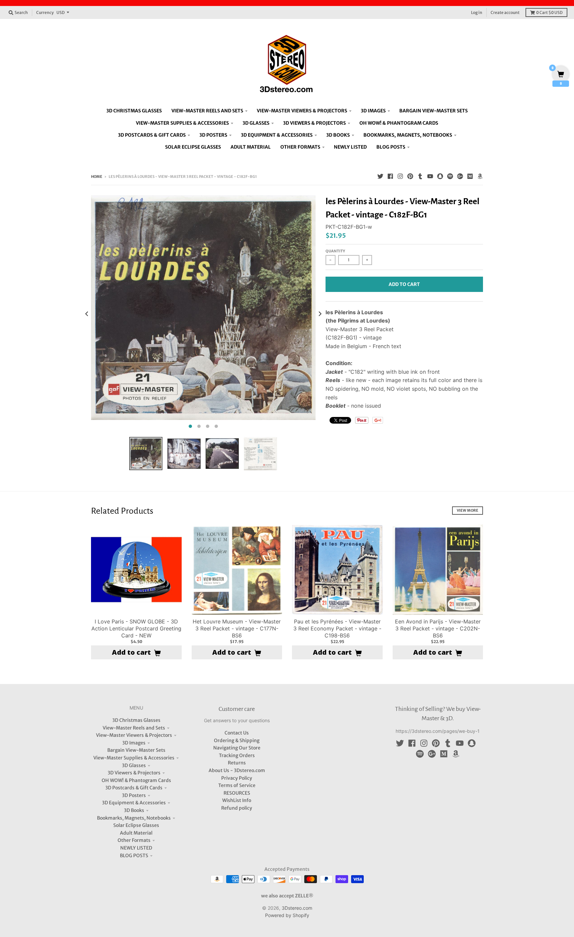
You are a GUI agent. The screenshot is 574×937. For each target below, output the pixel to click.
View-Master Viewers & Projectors (134, 735)
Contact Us (237, 733)
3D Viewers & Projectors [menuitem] (314, 123)
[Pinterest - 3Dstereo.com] (410, 176)
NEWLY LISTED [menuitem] (350, 147)
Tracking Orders (237, 755)
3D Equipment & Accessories (134, 803)
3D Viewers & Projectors (134, 773)
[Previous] (87, 313)
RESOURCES (237, 793)
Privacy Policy (236, 778)
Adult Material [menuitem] (251, 147)
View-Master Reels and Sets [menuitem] (207, 111)
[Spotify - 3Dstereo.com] (450, 176)
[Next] (320, 313)
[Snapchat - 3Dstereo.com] (440, 176)
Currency (45, 12)
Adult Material (136, 833)
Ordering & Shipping (236, 740)
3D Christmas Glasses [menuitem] (134, 111)
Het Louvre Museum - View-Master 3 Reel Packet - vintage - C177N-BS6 (237, 628)
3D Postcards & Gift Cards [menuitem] (152, 135)
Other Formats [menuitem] (300, 147)
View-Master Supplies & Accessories (133, 758)
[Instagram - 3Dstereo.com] (400, 176)
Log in (476, 12)
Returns (237, 763)
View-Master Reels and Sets (134, 728)
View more (467, 510)
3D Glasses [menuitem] (255, 123)
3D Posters (134, 795)
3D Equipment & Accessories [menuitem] (277, 135)
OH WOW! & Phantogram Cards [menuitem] (398, 123)
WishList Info (236, 800)
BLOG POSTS (134, 856)
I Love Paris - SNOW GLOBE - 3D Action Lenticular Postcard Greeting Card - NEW (136, 628)
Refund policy (236, 808)
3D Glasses (134, 765)
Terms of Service (236, 785)
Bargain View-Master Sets (136, 750)
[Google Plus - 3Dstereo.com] (460, 176)
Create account (505, 12)
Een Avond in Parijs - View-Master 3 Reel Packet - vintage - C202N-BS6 (438, 628)
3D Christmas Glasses (136, 720)
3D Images (133, 743)
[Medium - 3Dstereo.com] (470, 176)
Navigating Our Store (236, 748)
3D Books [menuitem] (338, 135)
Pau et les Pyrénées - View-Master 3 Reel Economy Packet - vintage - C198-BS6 (337, 628)
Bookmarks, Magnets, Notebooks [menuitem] (407, 135)
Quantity (335, 251)
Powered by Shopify (287, 915)
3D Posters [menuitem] (213, 135)
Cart (549, 12)
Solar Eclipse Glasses (136, 825)
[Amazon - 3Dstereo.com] (480, 176)
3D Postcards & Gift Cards (133, 788)
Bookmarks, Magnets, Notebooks (134, 818)
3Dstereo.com (297, 908)
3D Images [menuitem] (373, 111)
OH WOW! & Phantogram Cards (136, 780)
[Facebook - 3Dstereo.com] (390, 176)
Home (96, 176)
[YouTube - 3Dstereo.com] (430, 176)
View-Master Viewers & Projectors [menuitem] (302, 111)
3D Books (134, 810)
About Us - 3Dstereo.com (237, 770)
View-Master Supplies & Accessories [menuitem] (182, 123)
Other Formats (134, 840)
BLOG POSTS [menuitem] (390, 147)
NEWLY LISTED (136, 848)
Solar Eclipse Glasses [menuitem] (193, 147)
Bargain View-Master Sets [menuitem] (433, 111)
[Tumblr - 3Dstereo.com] (420, 176)
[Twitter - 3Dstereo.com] (380, 176)
